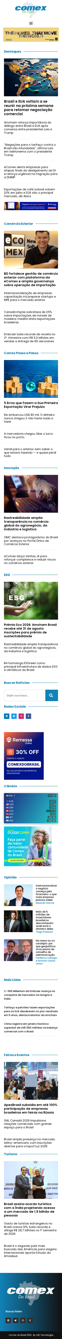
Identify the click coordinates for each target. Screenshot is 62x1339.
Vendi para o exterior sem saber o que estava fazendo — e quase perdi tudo (30, 452)
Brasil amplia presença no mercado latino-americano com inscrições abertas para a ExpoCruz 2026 (29, 1142)
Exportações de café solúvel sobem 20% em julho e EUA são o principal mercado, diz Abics (29, 192)
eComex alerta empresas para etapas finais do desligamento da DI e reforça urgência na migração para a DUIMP (30, 172)
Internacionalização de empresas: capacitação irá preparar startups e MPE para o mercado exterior (30, 296)
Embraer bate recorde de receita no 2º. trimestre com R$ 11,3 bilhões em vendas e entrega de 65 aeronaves (29, 337)
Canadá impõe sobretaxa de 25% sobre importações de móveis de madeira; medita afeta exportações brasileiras (29, 317)
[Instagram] (21, 716)
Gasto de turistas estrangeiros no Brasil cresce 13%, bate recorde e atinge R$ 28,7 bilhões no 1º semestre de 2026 (30, 1228)
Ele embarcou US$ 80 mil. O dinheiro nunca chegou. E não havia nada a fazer (29, 418)
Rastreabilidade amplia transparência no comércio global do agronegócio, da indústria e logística (26, 523)
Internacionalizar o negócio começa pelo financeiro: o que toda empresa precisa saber (46, 893)
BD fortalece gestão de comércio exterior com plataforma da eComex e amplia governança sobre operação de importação (31, 279)
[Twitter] (14, 716)
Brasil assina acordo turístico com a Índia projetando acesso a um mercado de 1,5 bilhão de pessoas (29, 1210)
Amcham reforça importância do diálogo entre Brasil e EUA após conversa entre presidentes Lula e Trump (28, 127)
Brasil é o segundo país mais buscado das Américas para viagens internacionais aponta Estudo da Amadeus (30, 1251)
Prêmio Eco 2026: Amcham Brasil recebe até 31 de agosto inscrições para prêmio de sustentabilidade (30, 630)
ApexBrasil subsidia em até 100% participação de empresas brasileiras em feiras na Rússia (30, 1109)
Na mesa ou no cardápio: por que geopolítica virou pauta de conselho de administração (45, 948)
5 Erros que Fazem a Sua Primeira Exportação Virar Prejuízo (31, 405)
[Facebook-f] (28, 716)
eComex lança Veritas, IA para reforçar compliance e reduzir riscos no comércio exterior (30, 559)
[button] (31, 23)
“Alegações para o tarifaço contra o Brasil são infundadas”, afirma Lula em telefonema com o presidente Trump (30, 150)
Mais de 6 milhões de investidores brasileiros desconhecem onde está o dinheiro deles (44, 920)
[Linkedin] (6, 716)
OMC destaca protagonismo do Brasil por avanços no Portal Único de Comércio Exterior (31, 540)
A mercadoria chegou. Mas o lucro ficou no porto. (28, 435)
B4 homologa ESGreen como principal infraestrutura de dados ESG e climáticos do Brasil (31, 666)
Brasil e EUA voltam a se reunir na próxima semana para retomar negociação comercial (28, 107)
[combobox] (24, 695)
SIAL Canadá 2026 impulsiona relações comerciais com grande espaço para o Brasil (28, 1123)
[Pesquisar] (51, 695)
